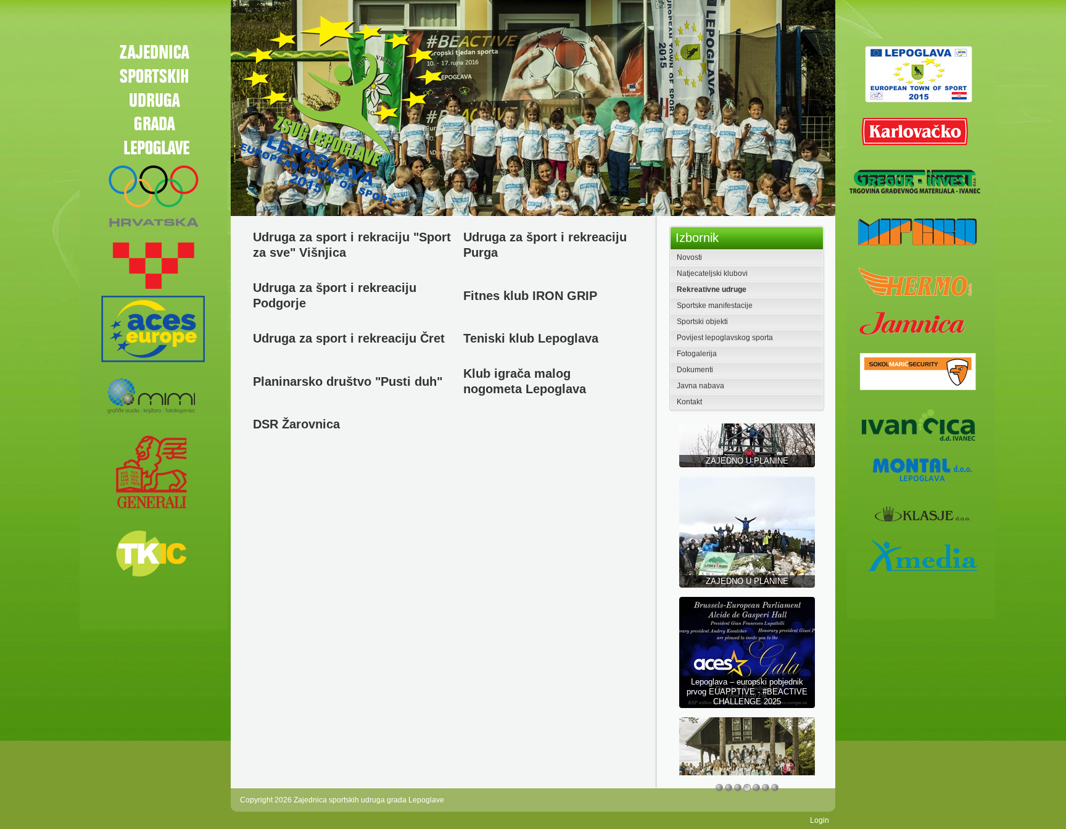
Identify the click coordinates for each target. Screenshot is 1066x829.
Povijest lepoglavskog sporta (725, 337)
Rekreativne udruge (711, 289)
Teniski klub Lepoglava (530, 338)
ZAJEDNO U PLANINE (747, 528)
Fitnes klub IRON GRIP (530, 295)
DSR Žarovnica (296, 424)
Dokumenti (695, 369)
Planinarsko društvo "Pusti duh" (347, 381)
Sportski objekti (702, 321)
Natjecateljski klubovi (712, 273)
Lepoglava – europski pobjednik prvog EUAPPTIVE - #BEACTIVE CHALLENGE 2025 (747, 638)
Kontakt (689, 402)
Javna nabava (700, 385)
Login (819, 820)
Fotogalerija (697, 353)
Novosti (689, 257)
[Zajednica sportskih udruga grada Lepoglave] (339, 110)
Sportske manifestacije (715, 305)
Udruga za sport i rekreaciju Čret (349, 338)
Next (826, 110)
